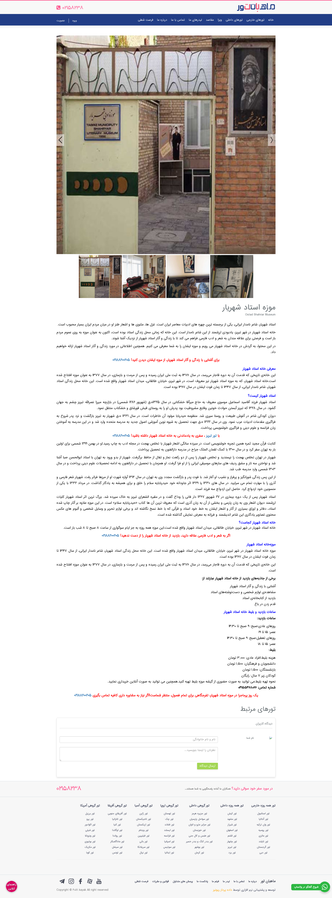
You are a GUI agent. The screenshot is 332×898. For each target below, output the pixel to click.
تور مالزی (263, 836)
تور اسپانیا (169, 842)
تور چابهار (232, 842)
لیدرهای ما (195, 20)
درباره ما (162, 20)
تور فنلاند (169, 825)
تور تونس (117, 853)
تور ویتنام (144, 830)
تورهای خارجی (255, 20)
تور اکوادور (90, 825)
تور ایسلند (169, 830)
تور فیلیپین (143, 836)
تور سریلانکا (143, 847)
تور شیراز (232, 825)
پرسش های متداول (183, 881)
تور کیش (232, 814)
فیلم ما (215, 881)
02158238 (68, 788)
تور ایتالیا (169, 853)
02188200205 (121, 360)
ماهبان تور (268, 881)
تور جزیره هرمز (199, 814)
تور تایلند (263, 842)
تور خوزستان (199, 830)
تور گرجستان (263, 847)
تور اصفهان (232, 830)
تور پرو (90, 819)
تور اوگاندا (117, 830)
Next (270, 138)
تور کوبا (90, 853)
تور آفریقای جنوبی (117, 814)
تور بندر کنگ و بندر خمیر (199, 842)
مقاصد (210, 20)
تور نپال (143, 853)
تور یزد (232, 853)
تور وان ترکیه (263, 825)
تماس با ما (178, 20)
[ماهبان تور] (250, 7)
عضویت (60, 21)
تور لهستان (169, 814)
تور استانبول (263, 814)
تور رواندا (117, 836)
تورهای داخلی (234, 20)
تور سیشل (117, 847)
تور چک (169, 819)
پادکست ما (202, 881)
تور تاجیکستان (143, 819)
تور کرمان (199, 853)
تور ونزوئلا (90, 836)
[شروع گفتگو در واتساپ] (324, 887)
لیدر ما (226, 881)
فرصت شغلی (145, 20)
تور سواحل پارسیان (199, 819)
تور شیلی (90, 830)
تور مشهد (232, 819)
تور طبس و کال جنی (199, 836)
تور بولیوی (90, 842)
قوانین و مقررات (160, 881)
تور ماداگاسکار (117, 842)
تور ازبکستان (143, 825)
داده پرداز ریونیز (222, 890)
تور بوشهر (199, 847)
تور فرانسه (169, 836)
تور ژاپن (143, 814)
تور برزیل (90, 814)
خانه (271, 20)
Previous (58, 138)
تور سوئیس (169, 847)
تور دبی (263, 853)
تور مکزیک (90, 847)
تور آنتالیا (263, 819)
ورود (74, 21)
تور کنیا (117, 825)
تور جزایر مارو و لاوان (199, 825)
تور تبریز (211, 436)
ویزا (220, 20)
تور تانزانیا (117, 819)
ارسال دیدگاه (207, 766)
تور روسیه (263, 830)
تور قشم (232, 836)
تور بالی (143, 842)
